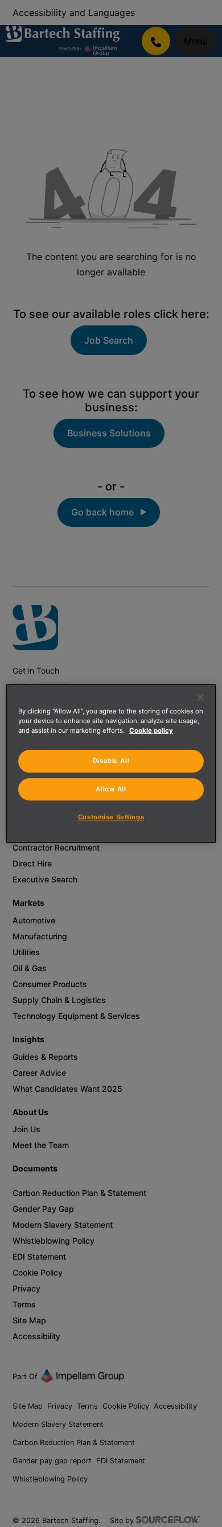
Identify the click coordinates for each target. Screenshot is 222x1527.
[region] (111, 763)
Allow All (111, 789)
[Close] (200, 697)
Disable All (111, 761)
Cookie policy (151, 730)
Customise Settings (111, 817)
